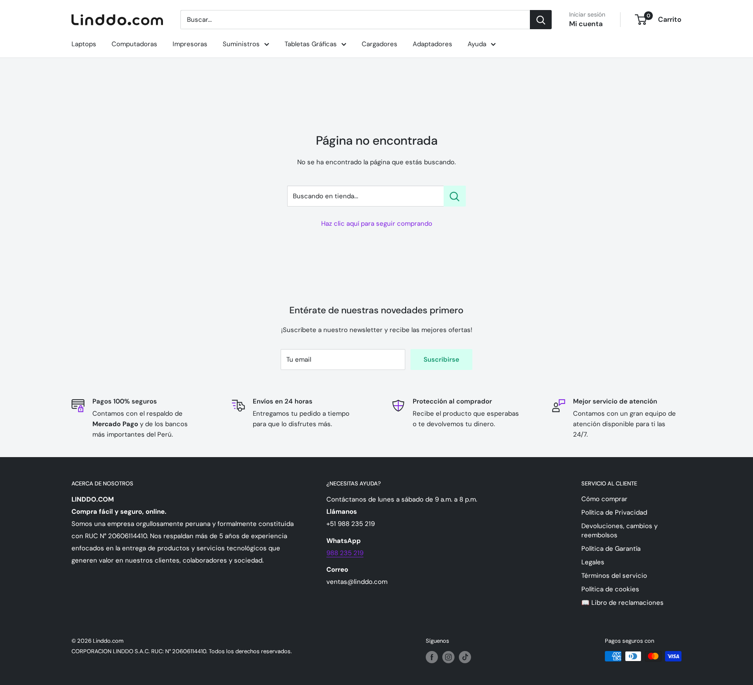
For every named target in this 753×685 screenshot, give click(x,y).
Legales (592, 562)
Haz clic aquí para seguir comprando (376, 223)
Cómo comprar (604, 499)
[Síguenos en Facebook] (432, 657)
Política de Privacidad (614, 512)
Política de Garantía (611, 548)
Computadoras (134, 44)
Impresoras (190, 44)
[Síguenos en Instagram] (448, 657)
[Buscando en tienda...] (455, 196)
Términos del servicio (614, 575)
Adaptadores (432, 44)
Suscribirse (441, 359)
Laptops (83, 44)
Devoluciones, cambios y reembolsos (619, 530)
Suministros (241, 44)
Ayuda (477, 44)
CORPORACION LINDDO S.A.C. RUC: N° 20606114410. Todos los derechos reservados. (181, 651)
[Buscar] (541, 19)
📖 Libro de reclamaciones (622, 602)
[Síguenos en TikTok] (465, 657)
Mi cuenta (586, 23)
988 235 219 (344, 553)
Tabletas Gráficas (311, 44)
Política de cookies (610, 589)
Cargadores (379, 44)
